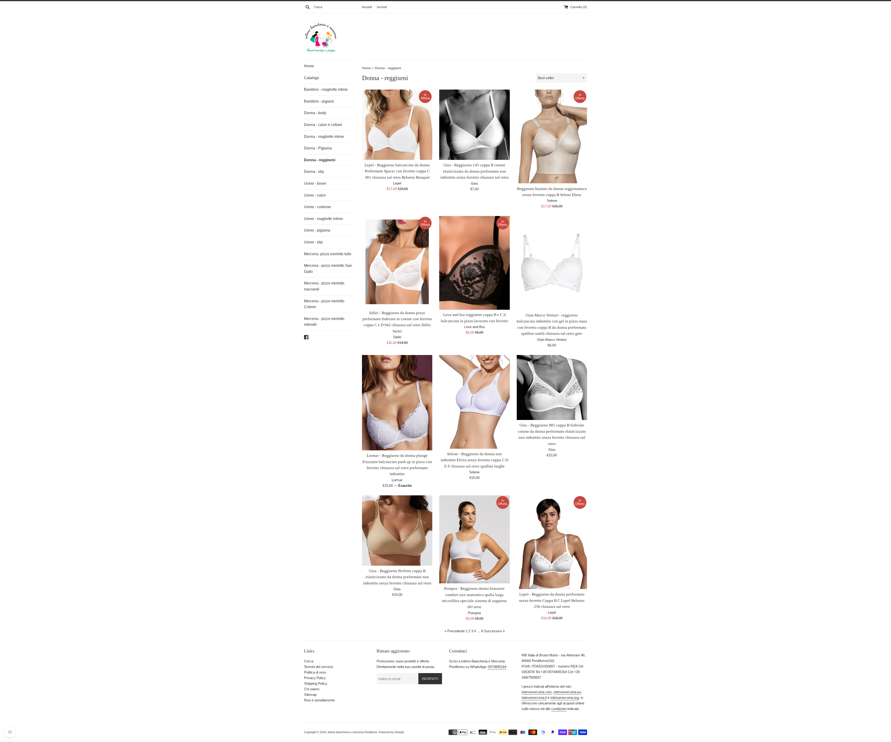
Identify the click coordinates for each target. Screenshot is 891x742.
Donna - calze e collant (323, 125)
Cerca (308, 661)
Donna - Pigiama (318, 148)
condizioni (558, 709)
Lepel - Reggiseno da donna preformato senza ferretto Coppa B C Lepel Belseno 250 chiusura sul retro (551, 600)
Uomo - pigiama (317, 230)
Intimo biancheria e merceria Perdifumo (352, 732)
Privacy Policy (315, 678)
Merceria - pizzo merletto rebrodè (324, 322)
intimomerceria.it (534, 698)
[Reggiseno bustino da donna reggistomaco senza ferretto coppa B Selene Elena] (552, 137)
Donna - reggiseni (319, 160)
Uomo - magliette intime (323, 219)
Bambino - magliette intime (326, 89)
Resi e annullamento (319, 700)
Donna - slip (314, 172)
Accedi (367, 7)
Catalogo (311, 78)
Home (309, 66)
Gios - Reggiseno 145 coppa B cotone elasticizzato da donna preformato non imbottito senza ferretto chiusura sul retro (474, 171)
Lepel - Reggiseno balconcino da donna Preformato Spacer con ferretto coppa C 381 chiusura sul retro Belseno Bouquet (397, 171)
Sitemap (310, 695)
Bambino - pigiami (319, 101)
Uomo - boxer (315, 183)
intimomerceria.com (537, 692)
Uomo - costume (317, 207)
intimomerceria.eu (567, 692)
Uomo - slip (313, 242)
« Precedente (455, 631)
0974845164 (497, 667)
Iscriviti (382, 7)
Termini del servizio (318, 667)
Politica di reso (315, 672)
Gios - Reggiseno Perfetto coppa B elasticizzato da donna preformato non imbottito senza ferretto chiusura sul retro (397, 577)
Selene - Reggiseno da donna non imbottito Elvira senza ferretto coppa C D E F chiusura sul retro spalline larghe (474, 460)
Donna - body (315, 113)
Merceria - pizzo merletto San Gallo (328, 269)
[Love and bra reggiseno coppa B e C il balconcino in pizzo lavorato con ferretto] (474, 263)
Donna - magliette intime (324, 137)
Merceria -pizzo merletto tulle (327, 254)
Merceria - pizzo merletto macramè (324, 286)
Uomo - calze (315, 195)
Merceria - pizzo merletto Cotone (324, 304)
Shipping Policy (315, 683)
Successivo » (494, 631)
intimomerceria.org (564, 698)
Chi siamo (311, 689)
